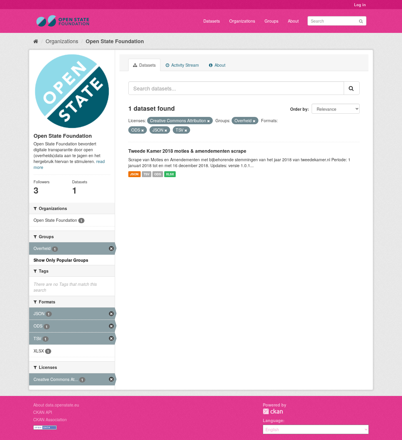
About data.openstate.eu (56, 405)
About (293, 21)
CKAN (273, 411)
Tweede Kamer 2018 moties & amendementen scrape (187, 150)
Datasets (211, 21)
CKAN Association (50, 419)
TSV (146, 174)
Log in (360, 4)
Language (273, 420)
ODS (157, 174)
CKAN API (42, 412)
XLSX (170, 174)
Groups (271, 21)
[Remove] (208, 120)
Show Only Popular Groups (61, 260)
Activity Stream (184, 65)
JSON (134, 174)
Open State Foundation (115, 41)
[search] (352, 88)
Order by (299, 109)
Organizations (242, 21)
